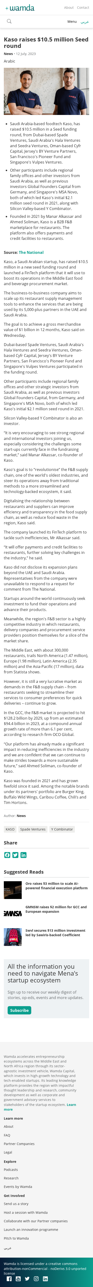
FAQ (7, 1135)
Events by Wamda (18, 1186)
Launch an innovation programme (31, 1229)
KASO (10, 829)
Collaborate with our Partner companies (36, 1221)
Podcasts (11, 1169)
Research (11, 1178)
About (69, 7)
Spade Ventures (33, 829)
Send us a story (16, 1203)
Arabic (9, 61)
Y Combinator (62, 829)
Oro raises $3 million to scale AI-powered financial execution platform (57, 885)
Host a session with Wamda (26, 1212)
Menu (72, 21)
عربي (85, 21)
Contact (83, 7)
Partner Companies (19, 1143)
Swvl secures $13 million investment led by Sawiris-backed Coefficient (55, 932)
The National (31, 252)
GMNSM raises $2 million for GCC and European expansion (56, 909)
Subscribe (19, 1010)
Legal (8, 1152)
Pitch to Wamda (16, 1238)
